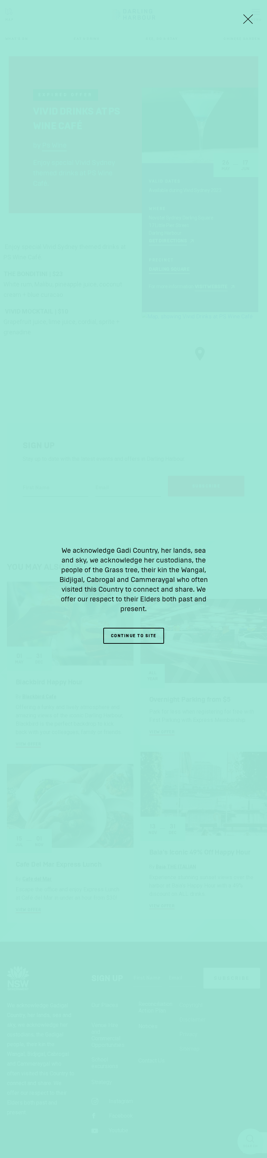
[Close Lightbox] (248, 19)
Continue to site (133, 635)
